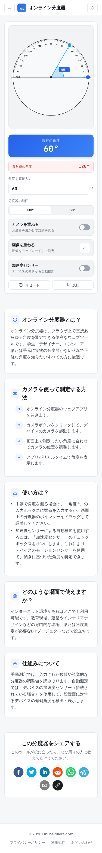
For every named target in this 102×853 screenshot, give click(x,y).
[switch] (84, 227)
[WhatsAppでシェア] (71, 772)
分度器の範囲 (18, 200)
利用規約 (58, 842)
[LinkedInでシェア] (44, 772)
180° (30, 210)
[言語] (92, 8)
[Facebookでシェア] (18, 772)
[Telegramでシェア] (84, 772)
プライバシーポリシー (27, 842)
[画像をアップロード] (85, 248)
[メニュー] (9, 8)
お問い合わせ (81, 842)
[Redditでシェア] (57, 772)
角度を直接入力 (20, 178)
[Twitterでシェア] (31, 772)
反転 (75, 285)
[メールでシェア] (44, 785)
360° (72, 210)
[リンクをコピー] (57, 785)
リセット (32, 285)
